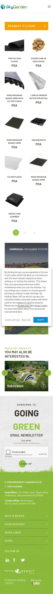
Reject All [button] (25, 320)
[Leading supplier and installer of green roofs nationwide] (14, 6)
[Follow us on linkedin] (8, 560)
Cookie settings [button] (12, 320)
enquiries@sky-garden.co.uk (24, 482)
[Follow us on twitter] (23, 561)
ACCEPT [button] (40, 319)
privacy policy (41, 305)
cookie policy (24, 305)
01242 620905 (15, 486)
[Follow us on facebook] (15, 560)
